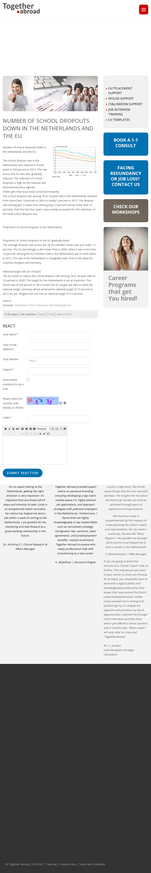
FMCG (36, 773)
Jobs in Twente (71, 744)
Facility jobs (9, 799)
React (42, 314)
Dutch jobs (129, 773)
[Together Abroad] (21, 15)
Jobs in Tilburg (101, 750)
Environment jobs (12, 794)
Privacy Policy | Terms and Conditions (82, 864)
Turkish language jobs (136, 795)
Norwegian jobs (132, 816)
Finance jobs (10, 714)
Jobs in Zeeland (71, 706)
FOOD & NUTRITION (43, 721)
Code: (7, 417)
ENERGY (37, 705)
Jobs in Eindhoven (103, 697)
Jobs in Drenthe (71, 733)
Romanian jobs (132, 758)
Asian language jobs (135, 743)
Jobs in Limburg (71, 701)
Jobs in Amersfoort (103, 718)
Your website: (11, 359)
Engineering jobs (12, 824)
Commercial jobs (12, 699)
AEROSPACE (39, 779)
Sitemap (52, 864)
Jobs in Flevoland (72, 738)
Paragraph (41, 429)
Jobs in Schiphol (102, 708)
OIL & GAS (38, 679)
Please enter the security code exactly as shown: (13, 403)
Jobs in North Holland (75, 685)
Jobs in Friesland (72, 728)
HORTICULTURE (41, 716)
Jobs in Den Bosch (103, 724)
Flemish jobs (130, 696)
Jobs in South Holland (75, 679)
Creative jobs (10, 749)
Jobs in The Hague (103, 686)
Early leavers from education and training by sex (42, 305)
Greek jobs (130, 805)
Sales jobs (8, 829)
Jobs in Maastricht (103, 734)
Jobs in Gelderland (73, 712)
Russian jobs (131, 701)
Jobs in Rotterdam (103, 681)
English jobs (130, 679)
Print (51, 314)
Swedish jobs (131, 706)
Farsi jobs (129, 811)
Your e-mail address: (9, 347)
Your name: (10, 334)
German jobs (131, 685)
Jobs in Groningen (73, 722)
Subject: (8, 369)
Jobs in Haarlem (102, 729)
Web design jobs (12, 835)
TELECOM (38, 690)
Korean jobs (130, 800)
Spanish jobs (131, 717)
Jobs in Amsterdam (103, 675)
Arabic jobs (130, 784)
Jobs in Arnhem (101, 745)
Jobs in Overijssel (72, 717)
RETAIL (36, 762)
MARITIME (38, 737)
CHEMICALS (39, 711)
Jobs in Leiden (101, 713)
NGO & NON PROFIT (44, 742)
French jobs (130, 690)
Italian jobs (130, 712)
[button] (5, 428)
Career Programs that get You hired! (122, 288)
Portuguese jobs (133, 722)
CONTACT (38, 864)
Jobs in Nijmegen (102, 740)
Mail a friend (64, 314)
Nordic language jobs (135, 738)
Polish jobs (130, 789)
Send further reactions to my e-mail (14, 384)
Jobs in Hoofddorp (103, 702)
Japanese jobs (132, 779)
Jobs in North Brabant (75, 690)
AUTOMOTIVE (40, 757)
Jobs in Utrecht (71, 696)
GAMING (37, 685)
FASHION (38, 768)
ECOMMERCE (40, 784)
